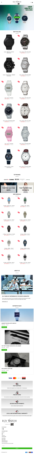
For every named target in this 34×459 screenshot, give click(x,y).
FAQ (2, 434)
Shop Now (17, 17)
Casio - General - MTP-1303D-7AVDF (25, 97)
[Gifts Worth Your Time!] (17, 360)
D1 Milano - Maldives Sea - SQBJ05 (8, 205)
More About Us (5, 301)
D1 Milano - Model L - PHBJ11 (9, 248)
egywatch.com (5, 452)
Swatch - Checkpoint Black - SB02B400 (9, 74)
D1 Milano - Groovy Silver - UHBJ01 (25, 262)
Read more (4, 327)
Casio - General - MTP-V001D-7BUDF (25, 74)
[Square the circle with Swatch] (17, 315)
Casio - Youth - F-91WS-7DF (9, 97)
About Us (3, 432)
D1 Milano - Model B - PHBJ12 (25, 248)
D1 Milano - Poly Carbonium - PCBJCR (9, 234)
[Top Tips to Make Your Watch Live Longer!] (17, 337)
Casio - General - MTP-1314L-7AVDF (25, 120)
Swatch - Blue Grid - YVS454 (9, 166)
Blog (2, 433)
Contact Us (3, 435)
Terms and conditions (5, 440)
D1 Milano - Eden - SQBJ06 (25, 205)
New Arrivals (17, 194)
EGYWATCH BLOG (17, 306)
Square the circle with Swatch (9, 323)
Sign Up (17, 448)
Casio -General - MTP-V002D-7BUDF (25, 143)
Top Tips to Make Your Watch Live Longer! (11, 345)
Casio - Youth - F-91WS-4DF (9, 143)
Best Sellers (17, 31)
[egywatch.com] (17, 2)
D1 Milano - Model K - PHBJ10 (25, 234)
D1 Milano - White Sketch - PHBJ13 (8, 262)
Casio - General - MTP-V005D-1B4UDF (9, 120)
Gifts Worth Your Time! (7, 368)
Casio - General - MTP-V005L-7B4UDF (25, 166)
